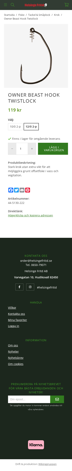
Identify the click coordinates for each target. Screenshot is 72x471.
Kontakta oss (16, 314)
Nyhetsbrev (15, 358)
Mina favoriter (17, 320)
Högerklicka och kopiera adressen (30, 215)
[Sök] (12, 5)
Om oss (13, 345)
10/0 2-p (15, 126)
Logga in (13, 326)
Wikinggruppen (47, 464)
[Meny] (5, 5)
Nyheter (13, 351)
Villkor (12, 307)
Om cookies (15, 364)
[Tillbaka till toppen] (59, 462)
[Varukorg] (66, 5)
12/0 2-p (31, 126)
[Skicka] (57, 399)
